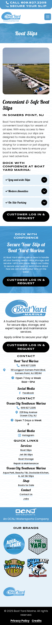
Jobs (26, 498)
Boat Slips (26, 450)
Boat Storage (26, 459)
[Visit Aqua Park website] (14, 544)
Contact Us (26, 494)
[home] (11, 17)
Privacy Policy (20, 621)
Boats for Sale (26, 485)
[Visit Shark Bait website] (38, 568)
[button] (47, 16)
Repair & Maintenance (26, 463)
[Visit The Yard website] (38, 544)
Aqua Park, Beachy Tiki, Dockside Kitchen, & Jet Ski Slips (26, 474)
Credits (37, 621)
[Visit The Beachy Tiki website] (14, 568)
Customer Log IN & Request (26, 216)
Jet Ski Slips (26, 454)
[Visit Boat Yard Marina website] (14, 592)
